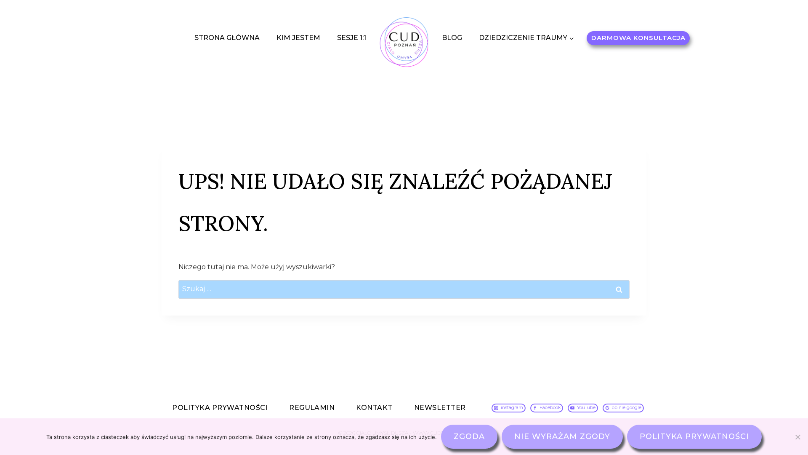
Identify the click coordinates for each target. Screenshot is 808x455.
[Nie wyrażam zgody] (797, 437)
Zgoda (469, 436)
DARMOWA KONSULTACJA (638, 38)
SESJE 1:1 (351, 38)
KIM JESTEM (298, 38)
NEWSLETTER (440, 408)
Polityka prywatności (694, 436)
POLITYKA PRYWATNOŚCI (220, 408)
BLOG (452, 38)
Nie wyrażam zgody (562, 436)
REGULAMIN (312, 408)
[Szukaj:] (404, 289)
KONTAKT (374, 408)
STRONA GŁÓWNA (227, 38)
